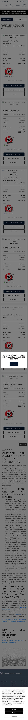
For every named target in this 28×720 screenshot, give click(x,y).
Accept (14, 709)
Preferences (14, 716)
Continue (14, 364)
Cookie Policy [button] (22, 701)
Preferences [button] (8, 704)
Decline (14, 712)
